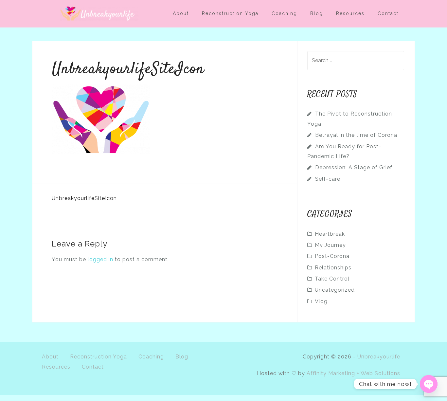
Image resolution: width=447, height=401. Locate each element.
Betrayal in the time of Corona (356, 135)
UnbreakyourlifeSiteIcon (84, 198)
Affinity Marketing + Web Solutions (353, 373)
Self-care (327, 179)
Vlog (321, 301)
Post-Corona (332, 256)
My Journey (330, 245)
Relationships (333, 267)
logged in (100, 259)
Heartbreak (330, 234)
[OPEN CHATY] (429, 384)
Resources (350, 13)
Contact (388, 13)
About (181, 13)
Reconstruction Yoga (230, 13)
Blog (316, 13)
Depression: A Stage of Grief (353, 167)
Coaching (284, 13)
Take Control (332, 279)
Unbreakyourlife (378, 357)
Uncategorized (335, 290)
